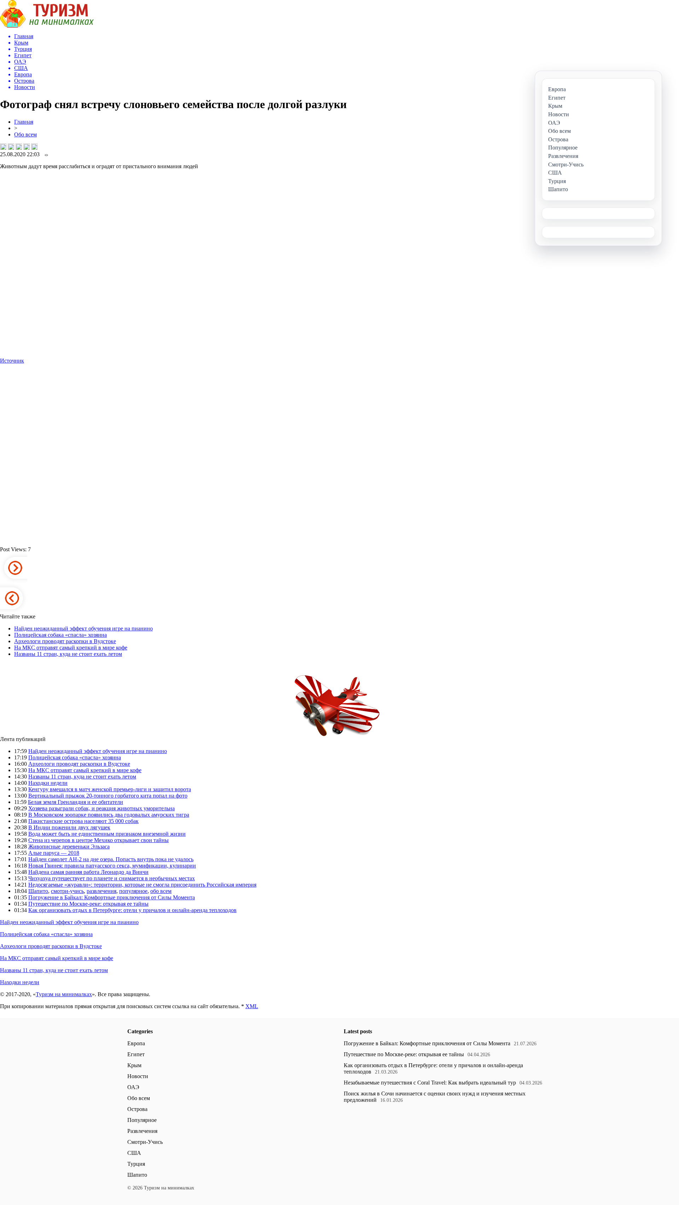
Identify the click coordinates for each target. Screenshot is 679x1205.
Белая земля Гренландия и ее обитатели (75, 802)
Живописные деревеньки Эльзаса (69, 847)
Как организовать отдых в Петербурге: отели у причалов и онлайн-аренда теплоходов (132, 910)
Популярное (142, 1120)
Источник (12, 361)
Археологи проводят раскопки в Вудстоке (65, 641)
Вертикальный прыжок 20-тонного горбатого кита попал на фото (107, 796)
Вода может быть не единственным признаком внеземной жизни (107, 834)
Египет (136, 1054)
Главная (23, 122)
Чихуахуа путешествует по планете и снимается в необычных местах (111, 878)
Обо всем (25, 134)
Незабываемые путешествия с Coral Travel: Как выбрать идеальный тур (430, 1083)
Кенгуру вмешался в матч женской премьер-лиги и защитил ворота (109, 789)
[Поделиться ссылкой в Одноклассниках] (34, 146)
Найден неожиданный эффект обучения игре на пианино (83, 628)
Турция (136, 1164)
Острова (137, 1109)
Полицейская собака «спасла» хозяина (60, 635)
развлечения (101, 891)
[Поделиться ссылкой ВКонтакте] (3, 146)
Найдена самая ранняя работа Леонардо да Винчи (88, 872)
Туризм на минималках (64, 994)
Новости (137, 1076)
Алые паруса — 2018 (53, 853)
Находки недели (48, 783)
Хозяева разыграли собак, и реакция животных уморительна (101, 808)
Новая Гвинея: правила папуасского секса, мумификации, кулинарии (112, 866)
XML (251, 1006)
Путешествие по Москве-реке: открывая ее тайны (88, 904)
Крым (134, 1065)
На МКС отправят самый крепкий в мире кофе (70, 648)
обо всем (161, 891)
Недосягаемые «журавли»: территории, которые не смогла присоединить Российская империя (142, 885)
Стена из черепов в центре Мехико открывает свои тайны (98, 840)
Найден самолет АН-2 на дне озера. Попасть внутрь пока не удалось (110, 859)
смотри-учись (67, 891)
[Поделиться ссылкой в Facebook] (11, 146)
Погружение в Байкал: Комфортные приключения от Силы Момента (111, 897)
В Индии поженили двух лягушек (69, 827)
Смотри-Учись (145, 1142)
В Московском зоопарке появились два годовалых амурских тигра (108, 815)
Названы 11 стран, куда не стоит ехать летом (68, 654)
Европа (136, 1043)
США (134, 1153)
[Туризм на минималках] (47, 26)
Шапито (38, 891)
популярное (133, 891)
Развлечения (142, 1131)
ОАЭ (133, 1087)
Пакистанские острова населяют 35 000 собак (83, 821)
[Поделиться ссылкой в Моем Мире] (26, 146)
